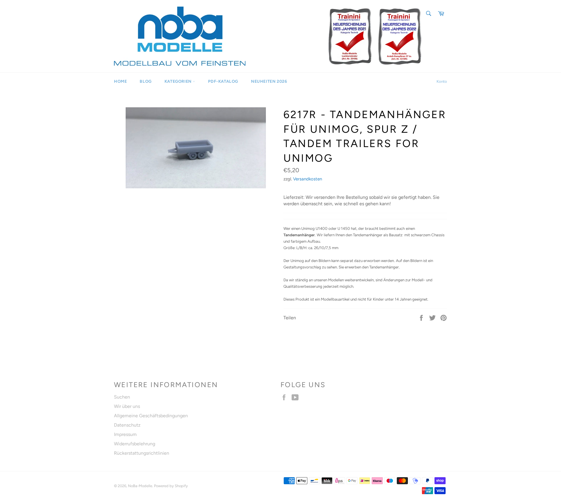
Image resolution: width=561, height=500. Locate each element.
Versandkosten (307, 179)
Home (120, 81)
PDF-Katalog (223, 81)
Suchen (122, 397)
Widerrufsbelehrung (134, 443)
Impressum (125, 434)
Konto (442, 81)
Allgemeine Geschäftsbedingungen (151, 415)
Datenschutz (127, 425)
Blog (145, 81)
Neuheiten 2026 (269, 81)
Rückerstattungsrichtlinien (141, 453)
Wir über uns (127, 406)
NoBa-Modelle (140, 486)
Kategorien (179, 81)
